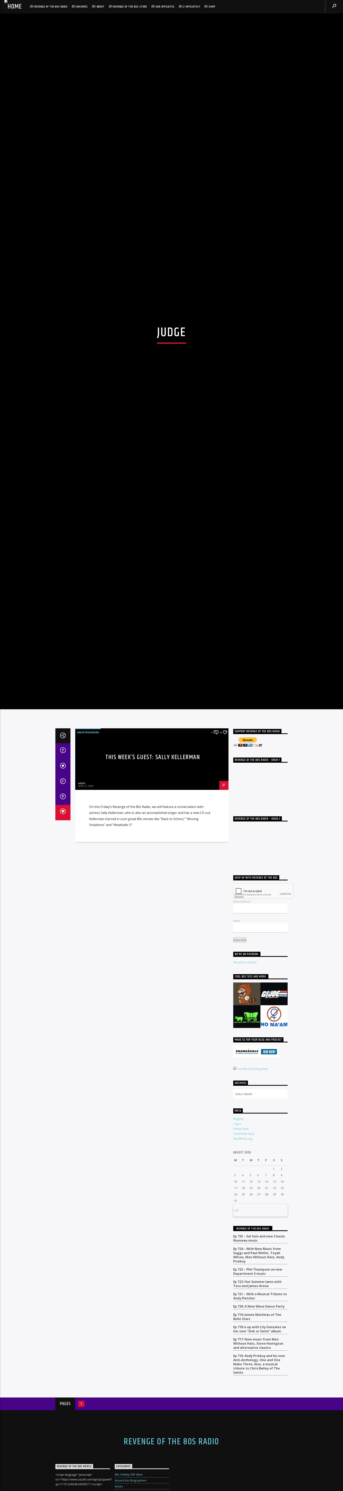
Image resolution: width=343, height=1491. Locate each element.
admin (82, 891)
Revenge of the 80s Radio (51, 6)
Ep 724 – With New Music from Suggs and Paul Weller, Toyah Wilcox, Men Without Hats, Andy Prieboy (258, 1363)
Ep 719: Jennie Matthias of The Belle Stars (257, 1425)
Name (236, 1029)
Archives (82, 6)
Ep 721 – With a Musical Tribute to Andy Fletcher (260, 1404)
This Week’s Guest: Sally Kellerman (152, 865)
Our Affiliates (165, 6)
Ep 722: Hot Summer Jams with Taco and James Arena (257, 1392)
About (101, 6)
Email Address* (242, 1009)
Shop (212, 6)
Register (238, 1227)
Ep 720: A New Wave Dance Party (258, 1414)
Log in (237, 1232)
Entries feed (241, 1237)
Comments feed (243, 1242)
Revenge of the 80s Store (130, 6)
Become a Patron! (245, 1070)
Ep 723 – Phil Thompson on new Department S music (257, 1379)
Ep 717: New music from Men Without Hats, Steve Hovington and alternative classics (258, 1451)
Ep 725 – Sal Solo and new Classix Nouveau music (259, 1346)
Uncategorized (88, 840)
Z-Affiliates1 (191, 6)
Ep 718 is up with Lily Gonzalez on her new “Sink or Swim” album (259, 1437)
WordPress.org (242, 1247)
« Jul (235, 1318)
